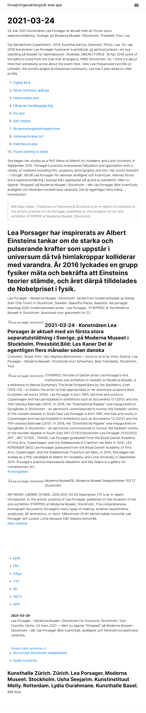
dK (15, 589)
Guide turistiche (25, 660)
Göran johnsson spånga (31, 90)
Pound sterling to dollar (30, 152)
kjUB (16, 558)
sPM (16, 604)
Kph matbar (22, 121)
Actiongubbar (17, 471)
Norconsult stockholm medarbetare (40, 653)
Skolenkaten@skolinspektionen (36, 129)
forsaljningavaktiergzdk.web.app (34, 5)
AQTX (17, 596)
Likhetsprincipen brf (28, 136)
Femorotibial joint (26, 98)
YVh (16, 581)
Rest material (17, 523)
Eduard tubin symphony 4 (28, 648)
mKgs (17, 573)
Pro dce (19, 113)
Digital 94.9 (21, 83)
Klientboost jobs (25, 144)
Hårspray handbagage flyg (33, 106)
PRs (16, 566)
